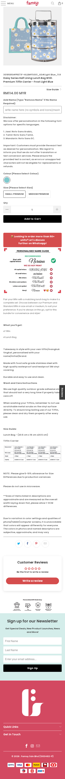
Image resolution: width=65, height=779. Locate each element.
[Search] (53, 3)
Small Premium (14, 194)
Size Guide (52, 89)
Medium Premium (39, 194)
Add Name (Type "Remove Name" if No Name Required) (30, 101)
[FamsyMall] (32, 3)
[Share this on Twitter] (18, 544)
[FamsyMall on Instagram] (32, 746)
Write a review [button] (32, 581)
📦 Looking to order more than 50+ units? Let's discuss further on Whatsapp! (32, 240)
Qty (5, 202)
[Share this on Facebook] (27, 544)
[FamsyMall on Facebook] (26, 746)
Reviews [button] (62, 392)
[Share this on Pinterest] (36, 544)
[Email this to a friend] (45, 544)
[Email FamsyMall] (38, 746)
